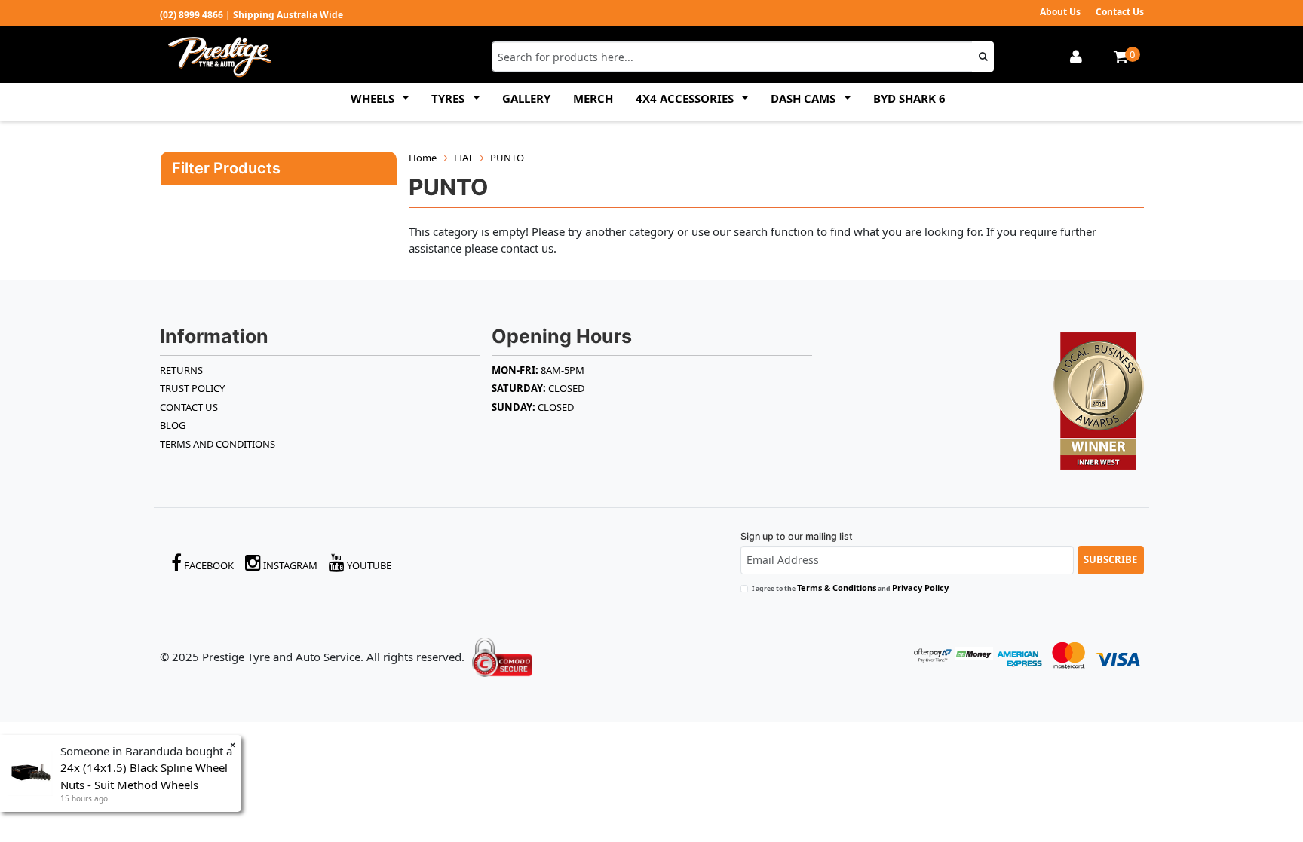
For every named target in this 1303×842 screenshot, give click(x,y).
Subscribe (1110, 559)
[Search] (983, 56)
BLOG (172, 425)
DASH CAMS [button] (805, 98)
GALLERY (526, 98)
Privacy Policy (920, 587)
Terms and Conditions (217, 444)
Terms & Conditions (836, 587)
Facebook (208, 565)
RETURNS (181, 370)
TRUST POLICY (192, 388)
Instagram (289, 565)
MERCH (593, 98)
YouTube (368, 565)
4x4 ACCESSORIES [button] (686, 98)
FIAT (463, 157)
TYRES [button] (449, 98)
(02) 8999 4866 (191, 14)
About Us (1060, 11)
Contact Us (1120, 11)
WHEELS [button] (374, 98)
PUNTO (507, 157)
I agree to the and (850, 587)
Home (423, 157)
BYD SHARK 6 (909, 98)
